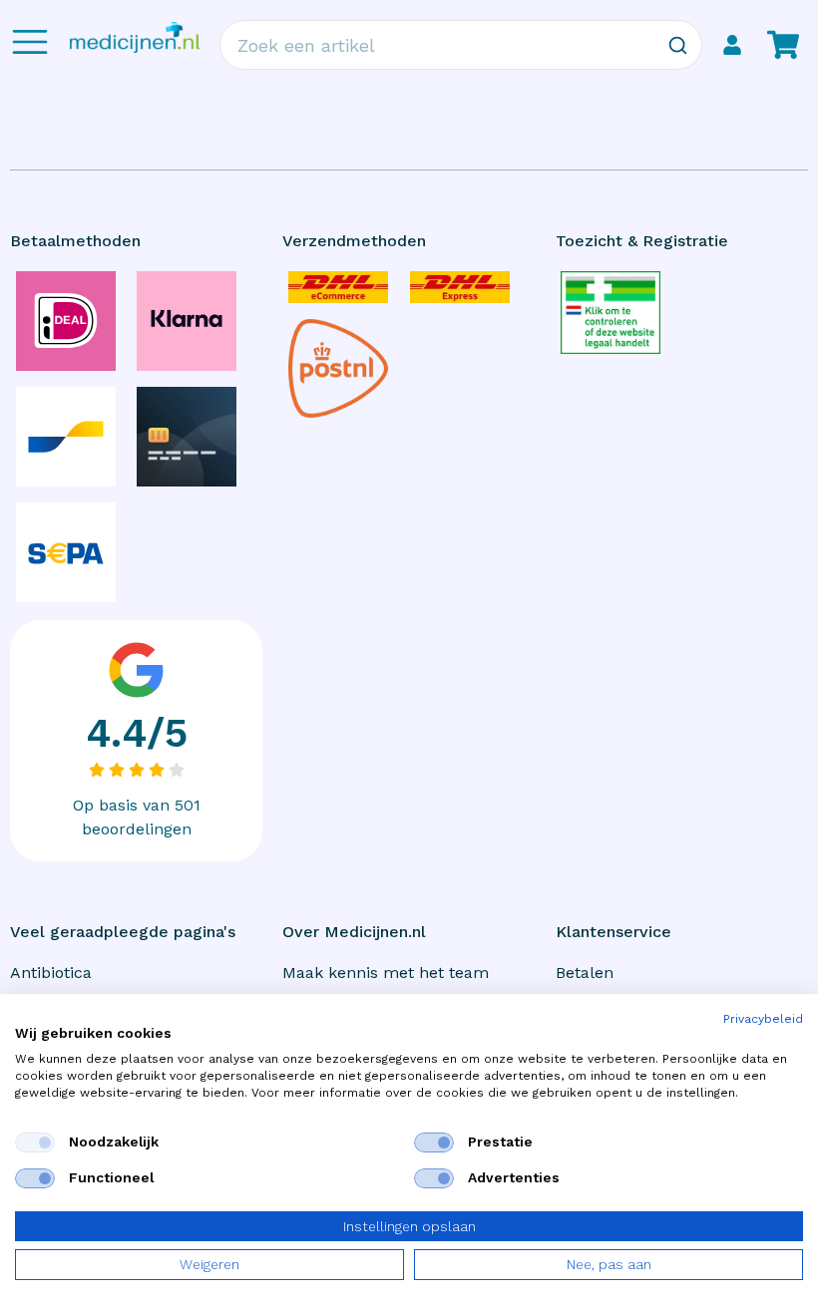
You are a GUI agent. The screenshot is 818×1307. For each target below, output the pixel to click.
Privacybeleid (763, 1019)
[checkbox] (35, 1142)
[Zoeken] (677, 45)
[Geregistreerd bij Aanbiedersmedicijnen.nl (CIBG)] (610, 312)
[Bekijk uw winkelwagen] (783, 45)
